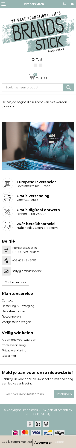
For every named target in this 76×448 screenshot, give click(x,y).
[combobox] (32, 87)
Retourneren (11, 316)
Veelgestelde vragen (16, 322)
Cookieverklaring (14, 345)
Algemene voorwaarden (19, 339)
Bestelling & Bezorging (18, 306)
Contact (7, 300)
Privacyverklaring (14, 350)
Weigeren (60, 441)
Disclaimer (9, 355)
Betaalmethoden (14, 311)
